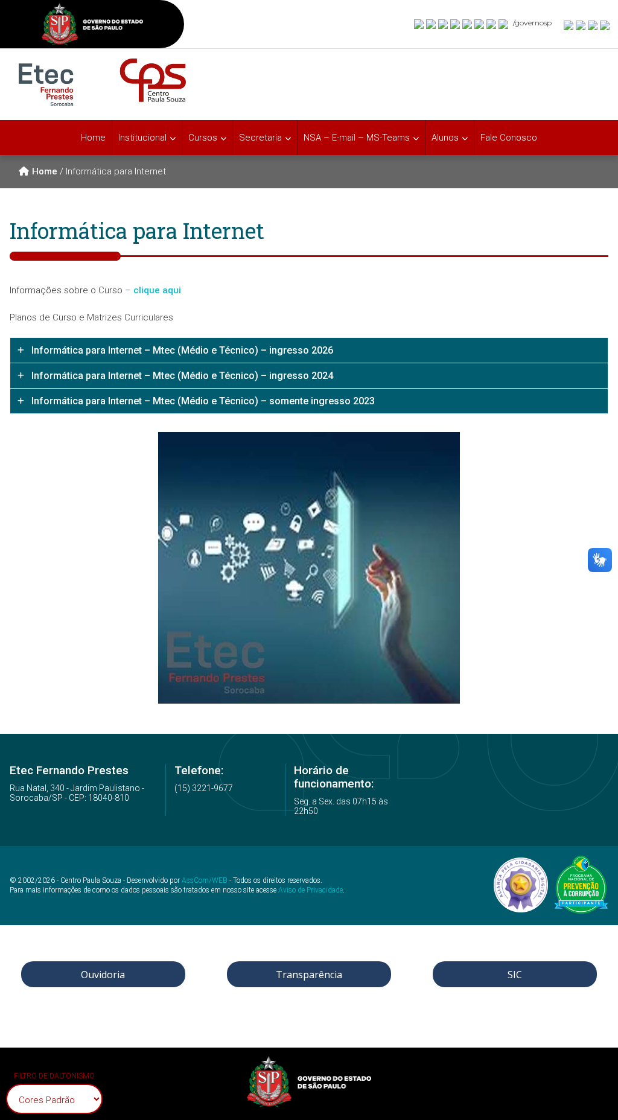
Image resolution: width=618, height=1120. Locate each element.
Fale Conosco (508, 137)
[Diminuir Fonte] (581, 24)
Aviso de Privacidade (310, 890)
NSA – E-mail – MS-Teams (357, 137)
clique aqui (157, 290)
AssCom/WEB (205, 880)
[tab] (309, 350)
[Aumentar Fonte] (569, 24)
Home (93, 137)
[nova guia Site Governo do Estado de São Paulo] (92, 25)
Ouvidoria (103, 974)
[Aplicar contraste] (593, 24)
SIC (515, 974)
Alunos (445, 137)
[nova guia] (605, 24)
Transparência (309, 974)
